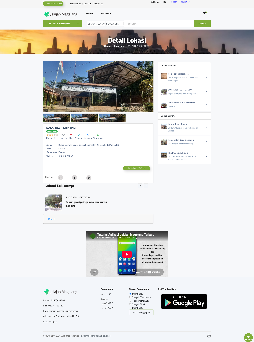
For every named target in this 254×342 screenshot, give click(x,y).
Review (51, 219)
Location (119, 46)
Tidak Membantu (140, 300)
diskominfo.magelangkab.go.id (96, 335)
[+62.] (88, 135)
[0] (204, 13)
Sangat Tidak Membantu (138, 306)
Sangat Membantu (141, 297)
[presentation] (140, 185)
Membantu (137, 293)
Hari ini (104, 294)
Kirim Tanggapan (141, 312)
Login (174, 1)
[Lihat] (98, 86)
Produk (106, 13)
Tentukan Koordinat (53, 4)
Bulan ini (104, 299)
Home (89, 13)
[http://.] (79, 135)
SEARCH (202, 24)
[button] (150, 86)
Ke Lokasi (136, 168)
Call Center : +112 (158, 2)
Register (185, 1)
